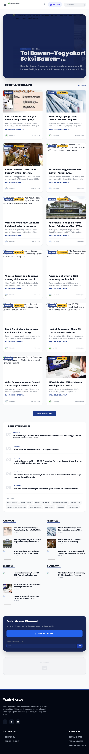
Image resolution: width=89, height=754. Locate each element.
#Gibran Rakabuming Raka (16, 507)
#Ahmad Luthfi (26, 502)
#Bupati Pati (49, 507)
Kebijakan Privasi (77, 745)
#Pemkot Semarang (42, 502)
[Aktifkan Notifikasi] (44, 4)
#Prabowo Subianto (60, 502)
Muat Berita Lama (44, 413)
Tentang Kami (75, 737)
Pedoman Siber (76, 741)
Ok (80, 646)
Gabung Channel (46, 633)
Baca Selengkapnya (14, 129)
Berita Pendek (12, 741)
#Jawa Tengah (12, 502)
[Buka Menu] (5, 4)
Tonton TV (10, 737)
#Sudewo (60, 507)
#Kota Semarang (35, 507)
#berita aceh (75, 502)
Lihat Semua (82, 85)
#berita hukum (73, 507)
